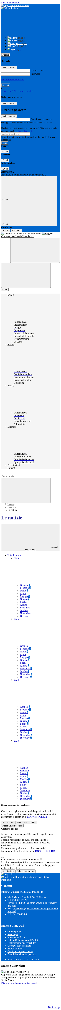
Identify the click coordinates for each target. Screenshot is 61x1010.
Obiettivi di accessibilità (19, 945)
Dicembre (25, 616)
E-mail (34, 119)
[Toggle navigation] (26, 275)
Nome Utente (37, 70)
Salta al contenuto (10, 2)
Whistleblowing (15, 948)
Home (11, 504)
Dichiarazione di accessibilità (22, 943)
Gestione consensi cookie (20, 951)
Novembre (25, 613)
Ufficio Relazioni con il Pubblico (24, 940)
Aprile (23, 593)
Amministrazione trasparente (22, 954)
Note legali (13, 934)
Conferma (16, 230)
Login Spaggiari (25, 131)
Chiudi (5, 151)
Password (35, 74)
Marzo (24, 590)
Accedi (6, 55)
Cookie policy (14, 931)
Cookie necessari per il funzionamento (20, 859)
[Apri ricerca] (35, 250)
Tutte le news (14, 555)
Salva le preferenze (25, 871)
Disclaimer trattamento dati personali (19, 983)
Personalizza (8, 822)
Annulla (6, 230)
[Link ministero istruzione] (15, 5)
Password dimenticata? (12, 79)
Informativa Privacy (17, 937)
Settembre (25, 607)
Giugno (24, 599)
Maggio (25, 596)
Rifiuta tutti (26, 822)
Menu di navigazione (41, 548)
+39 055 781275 (20, 900)
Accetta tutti (12, 826)
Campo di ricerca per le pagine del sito (20, 473)
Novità (11, 507)
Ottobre (24, 610)
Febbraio (25, 587)
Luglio (23, 602)
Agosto (23, 604)
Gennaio (25, 585)
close (5, 289)
